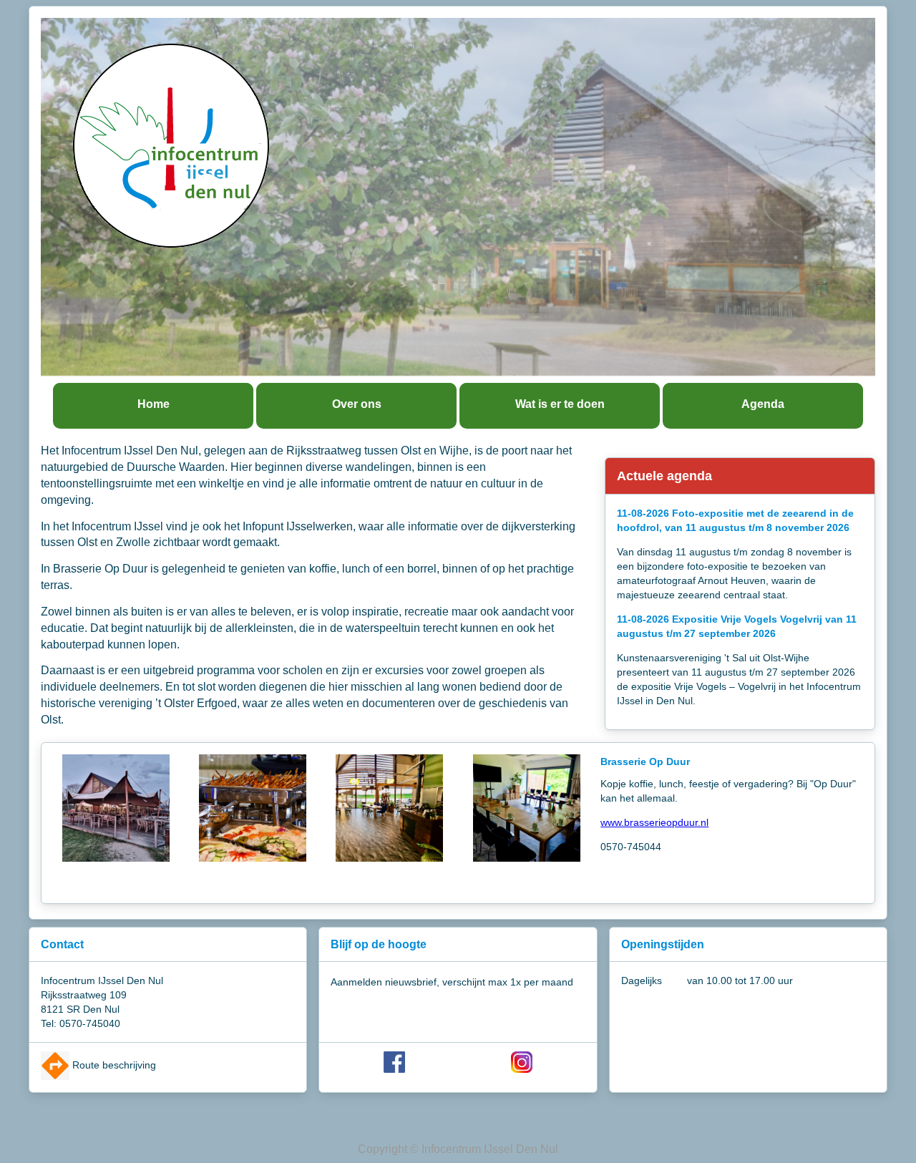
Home (153, 404)
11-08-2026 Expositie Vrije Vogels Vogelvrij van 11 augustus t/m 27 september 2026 (737, 626)
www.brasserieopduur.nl (654, 822)
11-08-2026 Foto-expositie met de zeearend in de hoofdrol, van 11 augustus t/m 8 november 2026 (735, 520)
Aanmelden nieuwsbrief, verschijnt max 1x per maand (452, 982)
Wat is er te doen (560, 404)
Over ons (356, 404)
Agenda (762, 404)
